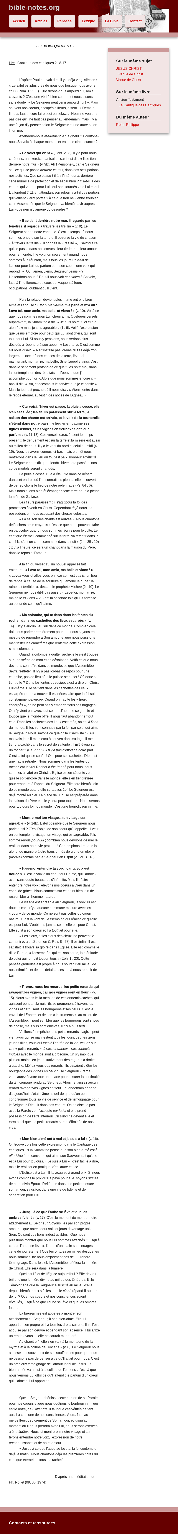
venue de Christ (131, 74)
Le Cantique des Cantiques (140, 105)
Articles (41, 21)
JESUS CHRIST (129, 68)
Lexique (88, 21)
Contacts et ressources (32, 1523)
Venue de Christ (128, 80)
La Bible (112, 21)
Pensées (64, 21)
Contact (135, 21)
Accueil (18, 21)
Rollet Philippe (127, 125)
